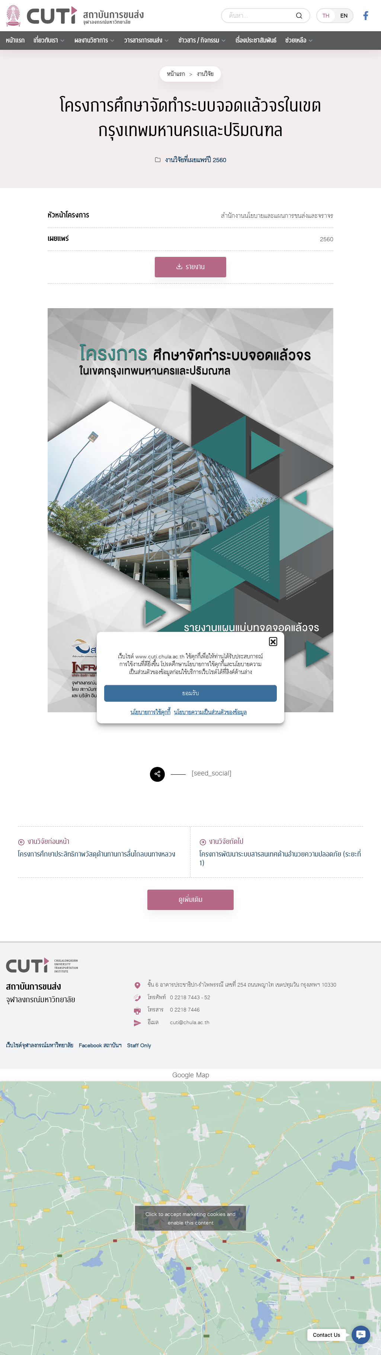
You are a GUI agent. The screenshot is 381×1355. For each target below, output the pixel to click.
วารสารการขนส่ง (143, 40)
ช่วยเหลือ (295, 40)
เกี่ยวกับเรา (45, 40)
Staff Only (139, 1045)
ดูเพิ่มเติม (190, 899)
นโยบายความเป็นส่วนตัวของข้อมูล (210, 712)
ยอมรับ (190, 693)
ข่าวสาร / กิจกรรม (199, 40)
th (326, 15)
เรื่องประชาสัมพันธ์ (256, 40)
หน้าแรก (15, 40)
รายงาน (195, 267)
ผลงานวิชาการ (91, 40)
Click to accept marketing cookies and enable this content (190, 1218)
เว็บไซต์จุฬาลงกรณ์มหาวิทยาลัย (39, 1045)
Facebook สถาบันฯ (100, 1045)
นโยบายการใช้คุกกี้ (150, 712)
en (344, 15)
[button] (273, 641)
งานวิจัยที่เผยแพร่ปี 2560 (195, 159)
